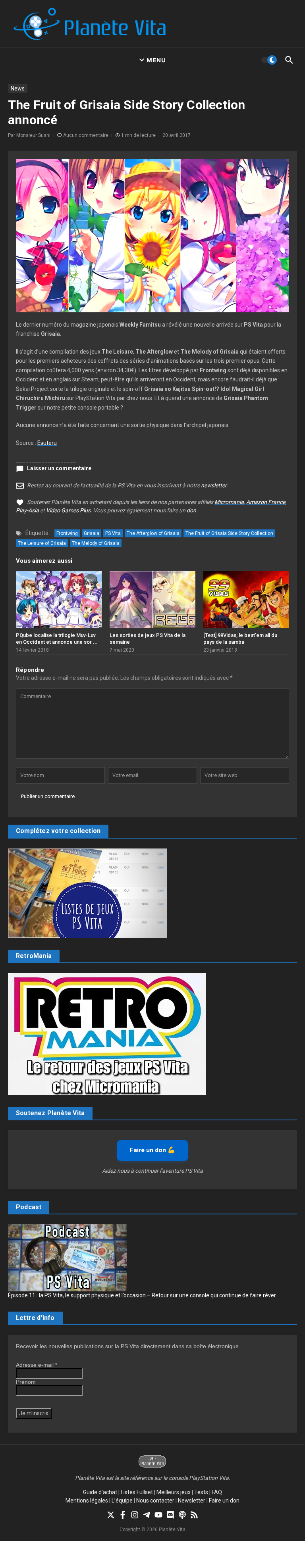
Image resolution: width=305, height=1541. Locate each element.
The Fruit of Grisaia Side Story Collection (229, 533)
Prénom (26, 1382)
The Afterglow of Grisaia (153, 533)
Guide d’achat (100, 1492)
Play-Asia (27, 510)
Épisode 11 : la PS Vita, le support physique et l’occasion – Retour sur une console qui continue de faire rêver (142, 1295)
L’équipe (122, 1500)
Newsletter (191, 1500)
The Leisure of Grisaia (42, 543)
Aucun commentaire (85, 135)
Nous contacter (155, 1500)
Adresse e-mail (36, 1365)
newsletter (213, 485)
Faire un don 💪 (152, 1150)
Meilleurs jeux (173, 1492)
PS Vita (113, 533)
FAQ (217, 1492)
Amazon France (265, 502)
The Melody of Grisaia (96, 543)
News (18, 88)
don (191, 510)
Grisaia (91, 533)
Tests (201, 1492)
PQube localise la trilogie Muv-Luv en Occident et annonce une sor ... (57, 638)
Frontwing (67, 533)
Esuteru (47, 443)
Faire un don (224, 1500)
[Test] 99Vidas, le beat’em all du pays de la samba (240, 638)
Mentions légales (87, 1500)
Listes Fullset (137, 1492)
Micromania (229, 502)
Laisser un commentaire (59, 468)
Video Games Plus (68, 510)
